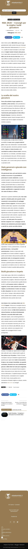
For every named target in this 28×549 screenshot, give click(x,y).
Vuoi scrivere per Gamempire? (14, 510)
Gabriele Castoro (21, 547)
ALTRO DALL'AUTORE (16, 409)
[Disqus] (14, 438)
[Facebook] (10, 522)
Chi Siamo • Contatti (14, 504)
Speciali (6, 16)
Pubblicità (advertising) (6, 532)
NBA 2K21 (10, 382)
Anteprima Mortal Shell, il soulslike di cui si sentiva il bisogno (6, 404)
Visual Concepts (16, 387)
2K (6, 387)
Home (2, 16)
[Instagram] (14, 522)
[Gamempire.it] (14, 3)
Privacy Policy (4, 539)
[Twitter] (17, 522)
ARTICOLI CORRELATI (6, 409)
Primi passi (11, 16)
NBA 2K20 (17, 32)
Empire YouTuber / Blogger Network (14, 544)
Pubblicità (14, 516)
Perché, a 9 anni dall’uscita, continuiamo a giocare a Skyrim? (21, 404)
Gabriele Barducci (10, 30)
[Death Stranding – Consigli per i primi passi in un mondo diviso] (4, 414)
